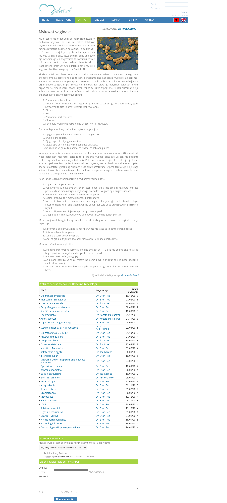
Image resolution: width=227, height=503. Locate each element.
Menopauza (47, 396)
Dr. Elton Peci (103, 295)
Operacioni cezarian (51, 366)
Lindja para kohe (49, 340)
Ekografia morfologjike (53, 295)
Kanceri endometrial (51, 369)
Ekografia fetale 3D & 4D (54, 332)
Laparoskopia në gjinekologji (56, 322)
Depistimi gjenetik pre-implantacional (60, 427)
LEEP (43, 404)
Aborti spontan (49, 318)
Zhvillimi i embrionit (51, 377)
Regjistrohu (63, 19)
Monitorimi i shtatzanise (53, 299)
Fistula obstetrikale (51, 344)
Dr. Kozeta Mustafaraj (108, 314)
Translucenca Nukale (52, 303)
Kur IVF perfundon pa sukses (56, 311)
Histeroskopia (48, 381)
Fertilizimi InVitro (49, 400)
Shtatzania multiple (51, 408)
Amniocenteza (48, 389)
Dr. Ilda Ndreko (104, 303)
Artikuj (82, 19)
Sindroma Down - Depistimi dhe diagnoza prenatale (63, 361)
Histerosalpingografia (52, 336)
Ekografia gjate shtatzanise (55, 307)
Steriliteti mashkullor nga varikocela (59, 327)
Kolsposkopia (48, 385)
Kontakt (150, 19)
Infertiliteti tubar (49, 355)
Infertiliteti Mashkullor (52, 348)
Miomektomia (48, 392)
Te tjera (132, 19)
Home (45, 19)
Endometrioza (48, 314)
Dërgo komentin (65, 499)
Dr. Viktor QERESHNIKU (103, 328)
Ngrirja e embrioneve (52, 412)
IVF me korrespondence (53, 419)
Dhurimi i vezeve (49, 415)
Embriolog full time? (51, 423)
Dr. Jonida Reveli (127, 28)
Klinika (115, 19)
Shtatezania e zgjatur (52, 352)
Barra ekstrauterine (51, 373)
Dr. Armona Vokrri (105, 377)
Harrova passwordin (179, 15)
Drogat (99, 19)
